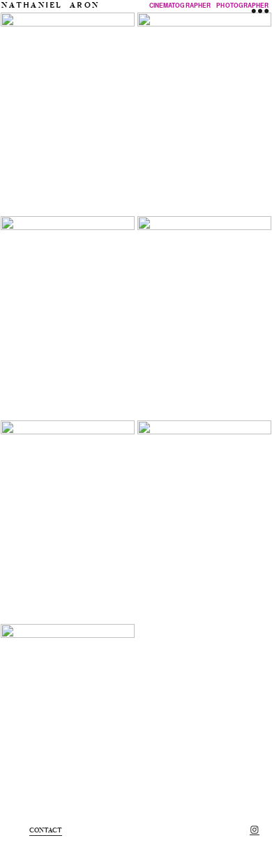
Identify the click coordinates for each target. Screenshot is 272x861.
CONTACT (46, 830)
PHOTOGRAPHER (242, 5)
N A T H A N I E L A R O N (49, 5)
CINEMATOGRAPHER (180, 5)
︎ (254, 830)
